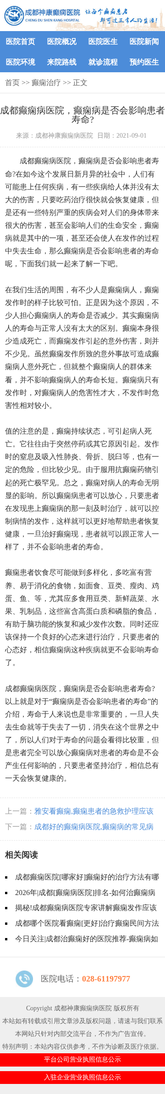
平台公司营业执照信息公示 (82, 1059)
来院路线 (62, 62)
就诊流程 (103, 62)
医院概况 (62, 41)
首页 (12, 82)
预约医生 (144, 62)
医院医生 (103, 41)
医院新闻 (144, 41)
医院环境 (20, 62)
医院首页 (20, 41)
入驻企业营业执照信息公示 (82, 1077)
